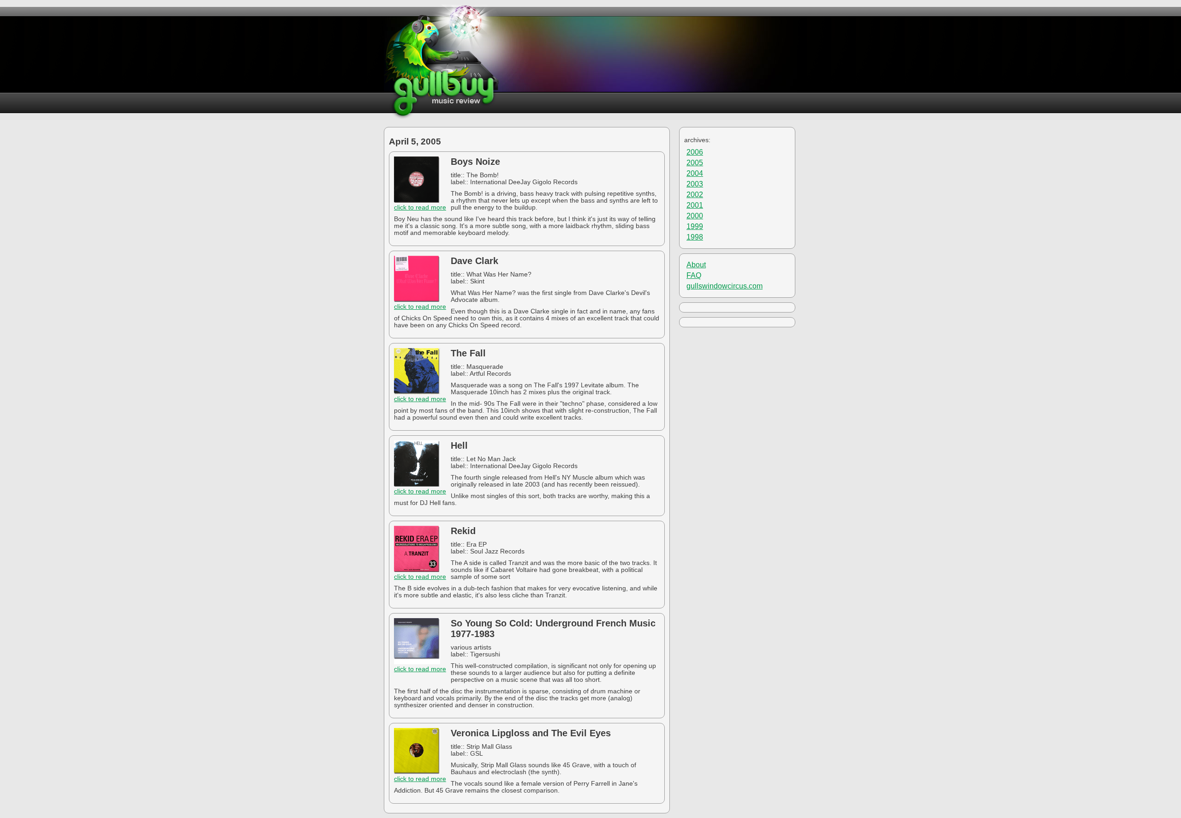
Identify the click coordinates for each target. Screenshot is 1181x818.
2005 (694, 163)
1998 (694, 237)
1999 (694, 226)
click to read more (420, 207)
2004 (694, 173)
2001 (694, 205)
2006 (694, 152)
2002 (694, 194)
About (696, 265)
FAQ (693, 275)
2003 (694, 184)
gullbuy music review (442, 62)
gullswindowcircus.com (724, 286)
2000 (694, 216)
